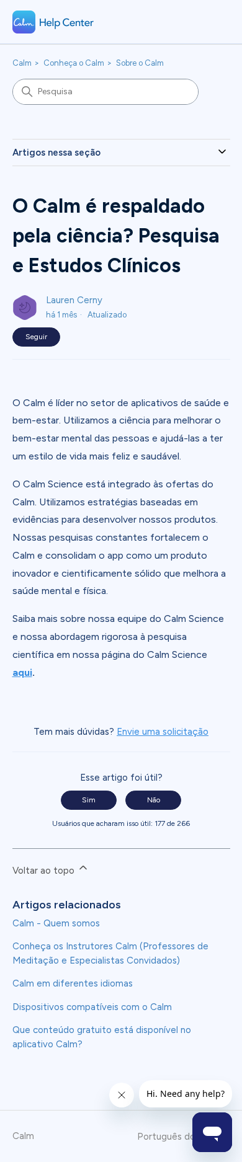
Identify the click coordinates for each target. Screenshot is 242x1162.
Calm (22, 63)
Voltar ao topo (44, 870)
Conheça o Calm (73, 63)
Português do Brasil (180, 1137)
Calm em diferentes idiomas (72, 983)
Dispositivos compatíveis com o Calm (92, 1007)
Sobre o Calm (140, 63)
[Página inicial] (53, 22)
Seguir (36, 336)
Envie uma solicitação (162, 731)
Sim (89, 800)
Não (153, 800)
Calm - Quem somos (56, 923)
